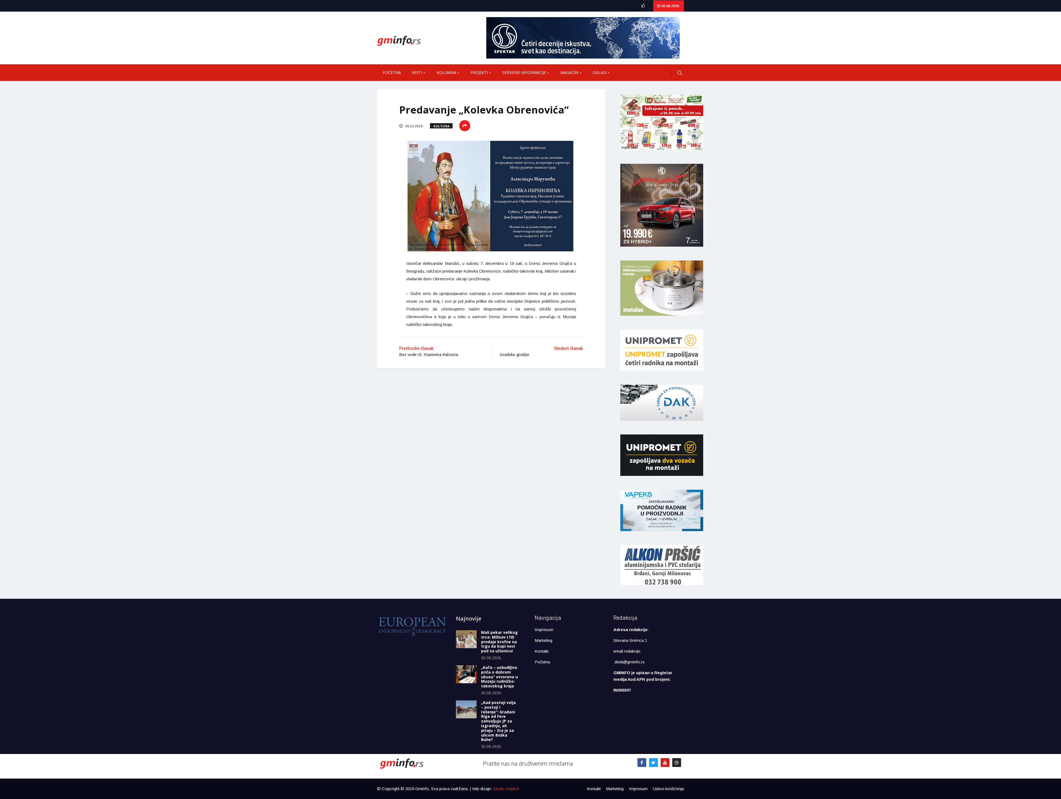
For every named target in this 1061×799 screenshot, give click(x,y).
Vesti (417, 72)
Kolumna (446, 72)
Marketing (543, 640)
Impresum (544, 629)
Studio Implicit (506, 788)
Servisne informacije (524, 72)
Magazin (569, 72)
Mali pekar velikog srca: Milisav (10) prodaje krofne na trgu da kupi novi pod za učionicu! (499, 641)
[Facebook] (641, 762)
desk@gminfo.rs (629, 662)
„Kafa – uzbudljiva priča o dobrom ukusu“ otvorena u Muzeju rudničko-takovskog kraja (499, 677)
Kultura (442, 126)
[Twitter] (653, 762)
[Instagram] (676, 762)
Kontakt (541, 651)
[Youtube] (665, 762)
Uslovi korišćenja (668, 788)
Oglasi (599, 72)
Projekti (479, 72)
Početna (392, 72)
